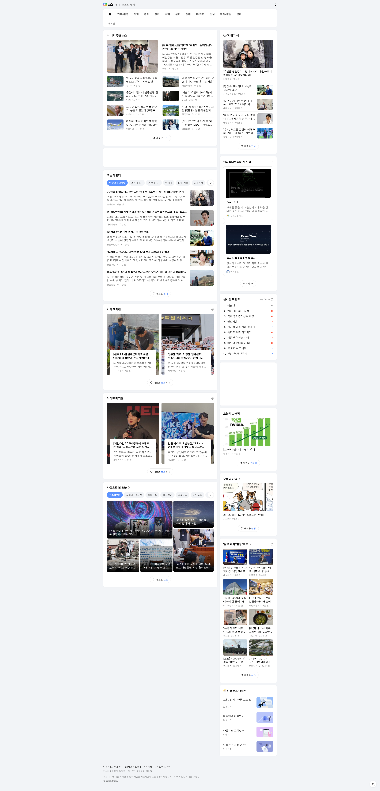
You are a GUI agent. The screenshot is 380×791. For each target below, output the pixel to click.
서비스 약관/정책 (162, 766)
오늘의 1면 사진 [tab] (134, 494)
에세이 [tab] (168, 182)
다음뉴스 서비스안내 (113, 766)
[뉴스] (110, 4)
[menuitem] (110, 14)
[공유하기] (274, 4)
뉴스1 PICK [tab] (114, 494)
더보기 (246, 283)
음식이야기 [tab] (136, 182)
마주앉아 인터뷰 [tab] (117, 182)
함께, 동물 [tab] (183, 182)
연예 (117, 4)
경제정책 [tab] (198, 182)
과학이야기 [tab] (153, 182)
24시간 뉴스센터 (133, 766)
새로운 (162, 138)
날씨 (132, 4)
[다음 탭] (211, 183)
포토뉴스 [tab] (152, 494)
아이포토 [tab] (197, 494)
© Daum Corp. (110, 781)
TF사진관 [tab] (167, 494)
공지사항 (148, 766)
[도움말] (212, 309)
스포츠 (125, 4)
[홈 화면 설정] (373, 784)
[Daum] (105, 4)
